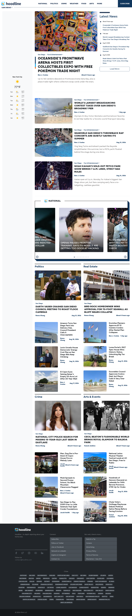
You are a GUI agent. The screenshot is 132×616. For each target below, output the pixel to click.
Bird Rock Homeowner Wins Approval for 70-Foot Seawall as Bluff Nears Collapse (106, 309)
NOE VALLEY (99, 590)
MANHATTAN (94, 587)
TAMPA (51, 599)
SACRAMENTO (47, 596)
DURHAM (90, 581)
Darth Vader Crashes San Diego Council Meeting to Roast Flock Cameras (57, 309)
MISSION (58, 590)
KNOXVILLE (41, 587)
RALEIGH (108, 593)
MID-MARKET (29, 590)
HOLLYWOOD (99, 584)
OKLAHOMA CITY (27, 593)
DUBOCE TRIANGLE (79, 581)
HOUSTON (21, 587)
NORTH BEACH (110, 590)
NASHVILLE (67, 590)
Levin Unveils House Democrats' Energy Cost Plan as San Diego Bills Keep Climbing (69, 352)
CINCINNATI (80, 578)
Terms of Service (92, 555)
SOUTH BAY (23, 575)
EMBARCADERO (25, 584)
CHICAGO (71, 578)
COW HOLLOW (23, 581)
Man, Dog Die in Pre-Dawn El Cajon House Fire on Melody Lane (69, 457)
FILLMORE (35, 584)
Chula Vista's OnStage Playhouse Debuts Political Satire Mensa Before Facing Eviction (118, 506)
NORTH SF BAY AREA (63, 575)
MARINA (103, 587)
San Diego (41, 54)
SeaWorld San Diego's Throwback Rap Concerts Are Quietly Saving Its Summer (116, 49)
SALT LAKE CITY (58, 596)
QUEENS (100, 593)
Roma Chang (40, 315)
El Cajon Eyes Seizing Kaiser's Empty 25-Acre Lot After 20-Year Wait (68, 375)
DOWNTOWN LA (66, 581)
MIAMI (20, 590)
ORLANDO (37, 593)
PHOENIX (56, 593)
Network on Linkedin (58, 551)
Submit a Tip (90, 539)
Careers (89, 543)
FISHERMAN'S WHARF (61, 584)
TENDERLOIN (60, 599)
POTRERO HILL (91, 593)
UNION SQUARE (80, 599)
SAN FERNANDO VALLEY (92, 596)
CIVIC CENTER (90, 578)
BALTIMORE (23, 578)
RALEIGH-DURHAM (25, 596)
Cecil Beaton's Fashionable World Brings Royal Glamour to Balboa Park (106, 439)
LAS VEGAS (50, 587)
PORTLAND (81, 593)
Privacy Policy (91, 551)
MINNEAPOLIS (49, 590)
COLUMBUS (110, 578)
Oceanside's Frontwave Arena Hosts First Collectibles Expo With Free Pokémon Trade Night (65, 64)
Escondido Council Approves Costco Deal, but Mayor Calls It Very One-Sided (117, 376)
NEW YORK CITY (88, 590)
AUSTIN (110, 575)
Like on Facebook (57, 547)
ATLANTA (103, 575)
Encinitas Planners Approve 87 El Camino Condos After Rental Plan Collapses (117, 328)
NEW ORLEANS (77, 590)
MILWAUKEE (39, 590)
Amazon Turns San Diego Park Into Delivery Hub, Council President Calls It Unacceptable (68, 329)
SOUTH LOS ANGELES (29, 599)
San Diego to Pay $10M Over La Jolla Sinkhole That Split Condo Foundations (69, 505)
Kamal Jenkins (89, 446)
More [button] (99, 4)
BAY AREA (83, 575)
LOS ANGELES (73, 587)
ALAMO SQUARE (93, 575)
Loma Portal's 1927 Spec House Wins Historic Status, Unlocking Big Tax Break (117, 352)
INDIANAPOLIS (31, 587)
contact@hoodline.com (23, 560)
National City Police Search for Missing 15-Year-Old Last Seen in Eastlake (57, 439)
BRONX (38, 578)
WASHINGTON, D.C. (104, 599)
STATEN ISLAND (42, 599)
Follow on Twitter (57, 543)
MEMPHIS (111, 587)
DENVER (39, 581)
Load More (114, 69)
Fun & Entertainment (54, 54)
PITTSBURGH (66, 593)
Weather (74, 4)
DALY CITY (75, 575)
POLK (73, 593)
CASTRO (54, 578)
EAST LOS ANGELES (101, 581)
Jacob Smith (65, 512)
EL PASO (111, 581)
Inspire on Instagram (58, 555)
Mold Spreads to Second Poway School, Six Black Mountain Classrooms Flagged (69, 482)
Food (83, 4)
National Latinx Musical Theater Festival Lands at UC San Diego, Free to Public (118, 458)
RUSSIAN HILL (37, 596)
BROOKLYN (46, 578)
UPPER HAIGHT (92, 599)
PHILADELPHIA (47, 593)
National (42, 4)
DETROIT (47, 581)
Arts (91, 4)
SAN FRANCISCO (42, 575)
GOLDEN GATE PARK (76, 584)
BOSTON (31, 578)
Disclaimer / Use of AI (94, 559)
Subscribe (125, 4)
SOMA (111, 596)
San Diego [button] (6, 7)
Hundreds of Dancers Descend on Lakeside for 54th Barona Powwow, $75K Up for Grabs (118, 482)
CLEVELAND (100, 578)
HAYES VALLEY (89, 584)
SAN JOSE (32, 575)
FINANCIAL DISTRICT (47, 584)
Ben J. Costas (43, 75)
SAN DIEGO (80, 596)
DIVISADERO (55, 581)
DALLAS (32, 581)
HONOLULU (109, 584)
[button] (37, 257)
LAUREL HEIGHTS (61, 587)
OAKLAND (52, 575)
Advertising (90, 547)
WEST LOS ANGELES (66, 602)
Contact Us (55, 559)
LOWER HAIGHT (84, 587)
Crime (64, 4)
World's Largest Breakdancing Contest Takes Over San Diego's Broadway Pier (95, 105)
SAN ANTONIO (70, 596)
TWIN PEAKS (70, 599)
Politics (54, 4)
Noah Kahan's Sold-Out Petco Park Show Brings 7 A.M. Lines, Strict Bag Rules (115, 61)
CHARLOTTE (62, 578)
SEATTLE (104, 596)
